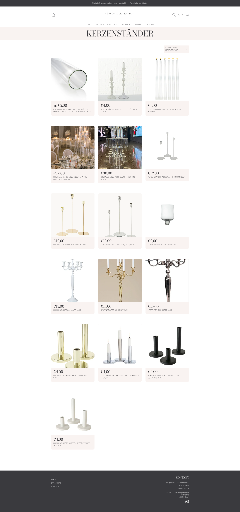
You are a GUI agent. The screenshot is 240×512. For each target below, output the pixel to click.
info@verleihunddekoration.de (177, 482)
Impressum (55, 486)
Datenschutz (56, 483)
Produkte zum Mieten (105, 24)
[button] (178, 15)
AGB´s (53, 479)
